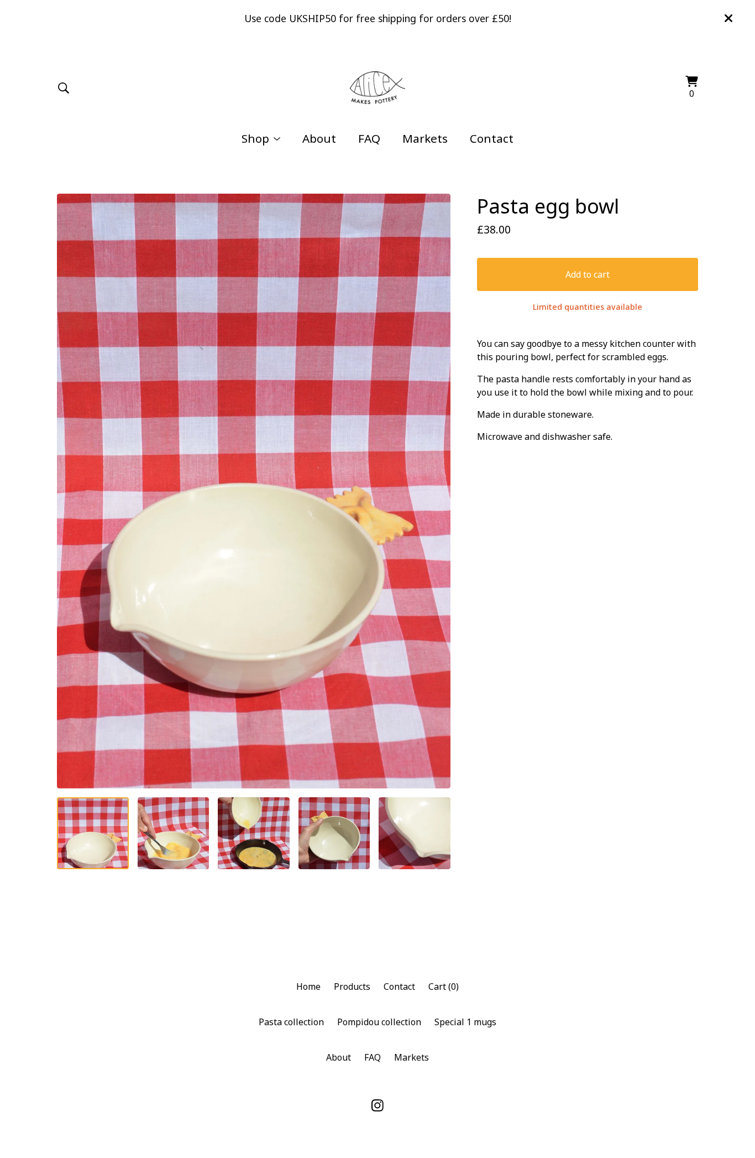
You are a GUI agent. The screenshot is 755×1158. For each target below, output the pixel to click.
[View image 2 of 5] (173, 833)
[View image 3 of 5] (254, 833)
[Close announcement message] (728, 18)
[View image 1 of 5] (93, 833)
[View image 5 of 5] (414, 833)
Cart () (443, 986)
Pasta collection (291, 1022)
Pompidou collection (379, 1022)
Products (352, 986)
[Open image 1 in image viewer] (253, 491)
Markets (425, 138)
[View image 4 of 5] (334, 833)
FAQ (369, 138)
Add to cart (587, 274)
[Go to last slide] (72, 491)
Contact (491, 138)
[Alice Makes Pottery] (377, 88)
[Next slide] (435, 491)
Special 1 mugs (465, 1022)
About (319, 138)
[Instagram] (377, 1105)
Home (308, 986)
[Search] (64, 88)
